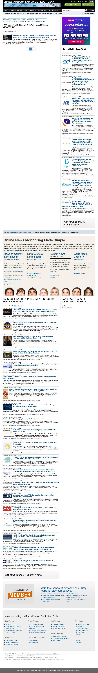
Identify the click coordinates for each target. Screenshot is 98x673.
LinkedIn (25, 655)
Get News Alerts (42, 10)
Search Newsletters (12, 642)
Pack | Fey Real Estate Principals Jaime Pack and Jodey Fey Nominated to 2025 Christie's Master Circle (33, 337)
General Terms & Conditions (39, 659)
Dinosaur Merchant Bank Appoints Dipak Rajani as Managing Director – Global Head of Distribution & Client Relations (33, 548)
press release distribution (52, 654)
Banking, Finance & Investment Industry (21, 318)
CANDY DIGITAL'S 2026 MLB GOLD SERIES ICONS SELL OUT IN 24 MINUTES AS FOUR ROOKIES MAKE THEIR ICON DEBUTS (35, 310)
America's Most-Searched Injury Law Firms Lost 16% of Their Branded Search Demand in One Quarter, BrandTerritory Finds (34, 470)
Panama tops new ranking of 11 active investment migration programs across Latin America (33, 561)
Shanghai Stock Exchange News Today (29, 1)
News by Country (16, 10)
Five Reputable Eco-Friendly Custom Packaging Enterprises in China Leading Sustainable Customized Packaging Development (83, 162)
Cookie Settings (60, 659)
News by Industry (29, 10)
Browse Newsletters (12, 644)
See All (79, 53)
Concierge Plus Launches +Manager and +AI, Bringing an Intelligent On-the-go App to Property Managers (35, 365)
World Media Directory (41, 18)
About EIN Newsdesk (82, 624)
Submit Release (88, 5)
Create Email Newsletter (33, 273)
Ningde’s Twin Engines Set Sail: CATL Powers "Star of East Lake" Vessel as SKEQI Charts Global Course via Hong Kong (35, 36)
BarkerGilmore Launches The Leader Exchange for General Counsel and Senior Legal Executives (29, 377)
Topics (23, 19)
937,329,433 (45, 13)
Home (4, 18)
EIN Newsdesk (31, 654)
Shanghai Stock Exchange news (18, 232)
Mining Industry (34, 452)
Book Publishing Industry (76, 113)
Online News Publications (10, 283)
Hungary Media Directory (38, 21)
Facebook (20, 655)
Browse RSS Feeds (59, 628)
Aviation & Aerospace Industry (19, 414)
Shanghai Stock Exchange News (11, 19)
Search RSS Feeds (58, 626)
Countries (23, 18)
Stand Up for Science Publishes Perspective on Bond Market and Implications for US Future (34, 508)
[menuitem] (15, 627)
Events (52, 277)
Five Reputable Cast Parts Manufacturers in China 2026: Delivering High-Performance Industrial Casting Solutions (82, 182)
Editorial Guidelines (82, 630)
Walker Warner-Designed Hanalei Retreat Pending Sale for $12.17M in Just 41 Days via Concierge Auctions (35, 352)
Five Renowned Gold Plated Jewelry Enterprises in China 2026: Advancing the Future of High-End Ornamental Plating (82, 141)
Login (78, 640)
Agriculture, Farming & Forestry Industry (80, 196)
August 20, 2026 (71, 97)
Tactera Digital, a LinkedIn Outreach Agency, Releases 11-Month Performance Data (34, 430)
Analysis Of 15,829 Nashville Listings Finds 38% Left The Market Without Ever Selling (34, 521)
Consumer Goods (75, 133)
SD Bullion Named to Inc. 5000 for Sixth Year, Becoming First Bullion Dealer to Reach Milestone (36, 483)
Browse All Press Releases (37, 630)
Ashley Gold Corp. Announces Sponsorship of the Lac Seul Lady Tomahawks (34, 443)
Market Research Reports (37, 632)
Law (31, 478)
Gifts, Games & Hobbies (89, 175)
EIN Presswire (54, 275)
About (6, 10)
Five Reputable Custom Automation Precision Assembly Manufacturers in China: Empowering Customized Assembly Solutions (83, 81)
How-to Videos (80, 626)
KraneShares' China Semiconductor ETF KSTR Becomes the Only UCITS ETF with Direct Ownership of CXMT (77, 203)
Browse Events (33, 642)
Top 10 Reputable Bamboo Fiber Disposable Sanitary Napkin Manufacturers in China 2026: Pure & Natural (83, 120)
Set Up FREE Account (72, 5)
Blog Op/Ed (56, 640)
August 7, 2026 (71, 179)
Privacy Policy (80, 632)
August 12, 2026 (71, 157)
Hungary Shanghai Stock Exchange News (13, 21)
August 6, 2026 (71, 200)
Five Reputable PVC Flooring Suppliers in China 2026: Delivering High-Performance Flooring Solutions (81, 59)
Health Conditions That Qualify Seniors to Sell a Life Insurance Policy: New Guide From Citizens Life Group (34, 536)
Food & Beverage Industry (77, 175)
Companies (33, 372)
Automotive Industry (75, 93)
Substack (32, 655)
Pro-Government (17, 44)
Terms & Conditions (82, 628)
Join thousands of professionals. (60, 588)
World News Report (9, 285)
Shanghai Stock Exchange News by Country (14, 631)
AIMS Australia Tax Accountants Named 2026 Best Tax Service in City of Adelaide (34, 323)
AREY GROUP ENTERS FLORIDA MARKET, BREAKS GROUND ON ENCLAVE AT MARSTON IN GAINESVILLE (35, 458)
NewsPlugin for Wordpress (61, 639)
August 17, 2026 (71, 116)
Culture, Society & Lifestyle (36, 318)
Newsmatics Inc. (8, 657)
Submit (75, 53)
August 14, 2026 (71, 138)
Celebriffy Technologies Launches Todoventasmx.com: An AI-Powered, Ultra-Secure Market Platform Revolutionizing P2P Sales (33, 390)
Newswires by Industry (14, 18)
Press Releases (54, 10)
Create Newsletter (11, 640)
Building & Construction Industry (78, 72)
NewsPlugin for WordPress (34, 277)
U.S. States (31, 18)
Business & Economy (85, 93)
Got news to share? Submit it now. (74, 223)
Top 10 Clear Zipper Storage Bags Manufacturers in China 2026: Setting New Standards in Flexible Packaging (83, 100)
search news (32, 232)
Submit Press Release (36, 624)
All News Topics (10, 624)
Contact (92, 10)
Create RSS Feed (31, 275)
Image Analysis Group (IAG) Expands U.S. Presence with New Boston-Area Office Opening (33, 496)
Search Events (33, 640)
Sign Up (78, 642)
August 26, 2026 (71, 55)
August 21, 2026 (71, 76)
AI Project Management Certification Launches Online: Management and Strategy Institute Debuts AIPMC (35, 406)
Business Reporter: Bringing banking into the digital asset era (23, 419)
